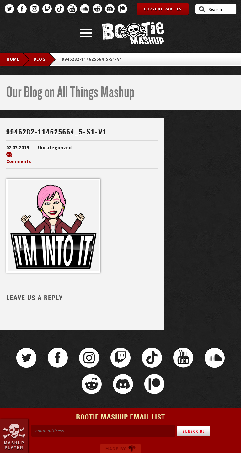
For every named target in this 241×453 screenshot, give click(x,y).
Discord (110, 8)
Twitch (47, 8)
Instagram (34, 8)
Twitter (9, 8)
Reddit (97, 8)
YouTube (72, 8)
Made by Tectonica (120, 448)
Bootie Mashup (133, 33)
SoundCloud (84, 8)
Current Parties (163, 9)
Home (13, 59)
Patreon (122, 8)
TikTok (59, 8)
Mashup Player (14, 445)
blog (40, 59)
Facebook (22, 8)
